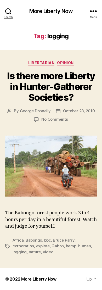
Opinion (65, 62)
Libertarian (41, 62)
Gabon (58, 245)
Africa (18, 240)
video (48, 251)
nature (35, 251)
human (84, 245)
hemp (71, 245)
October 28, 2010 (79, 110)
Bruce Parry (63, 240)
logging (20, 251)
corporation (23, 245)
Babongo (34, 240)
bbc (47, 240)
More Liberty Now (51, 11)
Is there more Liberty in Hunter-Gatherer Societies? (51, 86)
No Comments (54, 119)
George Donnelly (35, 110)
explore (43, 245)
